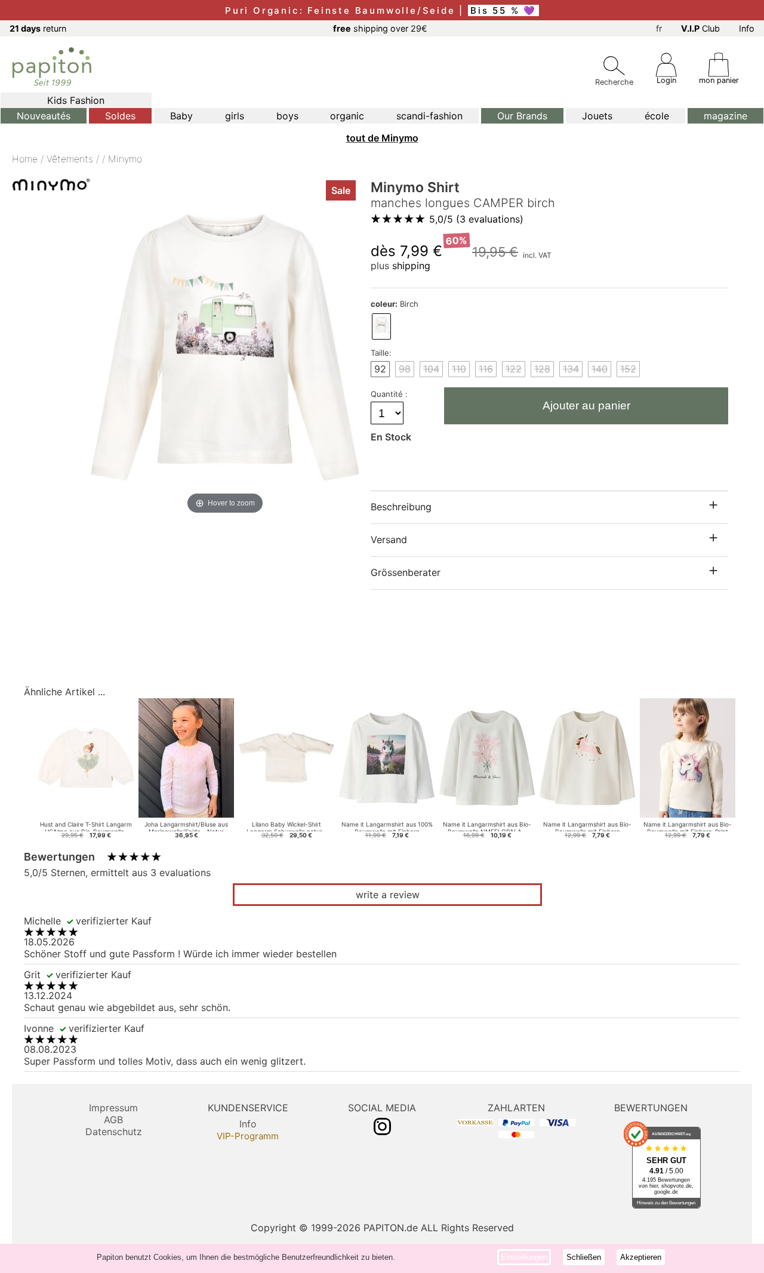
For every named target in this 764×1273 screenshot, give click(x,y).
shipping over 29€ (380, 28)
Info (746, 28)
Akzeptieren (640, 1257)
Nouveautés (43, 116)
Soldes (120, 116)
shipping (411, 266)
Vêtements (70, 159)
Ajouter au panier (586, 405)
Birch (394, 304)
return (38, 28)
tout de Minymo (382, 138)
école (657, 116)
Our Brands (522, 116)
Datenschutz (113, 1132)
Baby (181, 116)
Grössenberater (405, 572)
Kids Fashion (75, 100)
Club (700, 28)
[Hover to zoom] (225, 347)
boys (287, 116)
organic (347, 116)
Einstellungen (524, 1257)
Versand (389, 539)
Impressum (113, 1108)
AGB (113, 1120)
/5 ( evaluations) (476, 219)
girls (234, 116)
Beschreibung (401, 507)
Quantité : (390, 394)
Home (25, 159)
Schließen (583, 1257)
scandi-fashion (429, 116)
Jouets (597, 116)
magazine (725, 116)
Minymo (125, 159)
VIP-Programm (248, 1136)
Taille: (381, 352)
